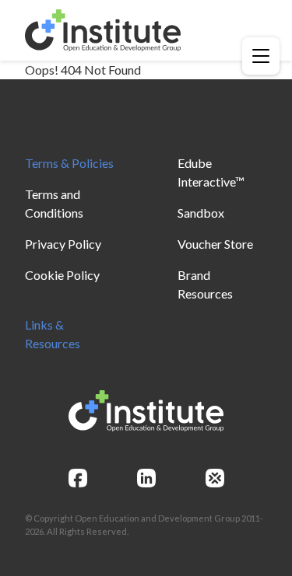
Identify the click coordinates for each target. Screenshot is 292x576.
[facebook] (78, 478)
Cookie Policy (62, 274)
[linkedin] (146, 478)
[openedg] (215, 478)
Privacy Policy (63, 243)
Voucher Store (215, 243)
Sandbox (201, 212)
